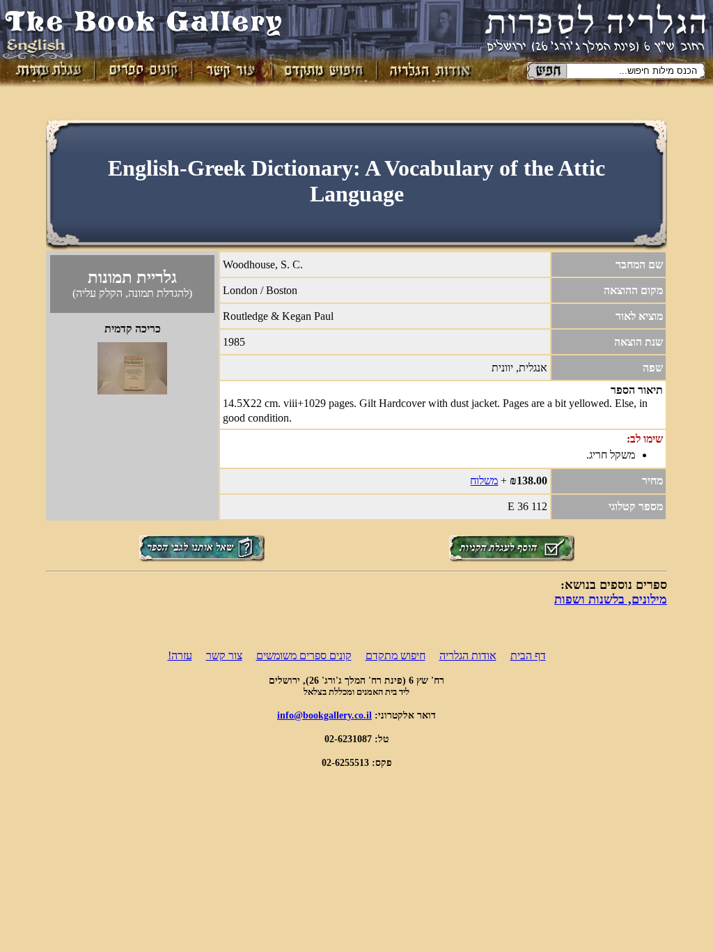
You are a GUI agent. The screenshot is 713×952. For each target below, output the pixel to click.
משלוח (484, 480)
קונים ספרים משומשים (304, 655)
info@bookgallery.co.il (324, 715)
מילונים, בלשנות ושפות (610, 599)
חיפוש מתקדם (395, 655)
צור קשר (224, 655)
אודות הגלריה (467, 655)
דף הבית (528, 655)
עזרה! (180, 655)
